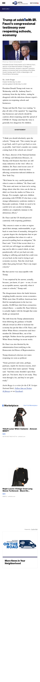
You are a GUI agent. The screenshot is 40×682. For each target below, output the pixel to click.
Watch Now (34, 3)
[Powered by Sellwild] (34, 529)
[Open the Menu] (4, 3)
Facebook (19, 391)
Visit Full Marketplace (30, 405)
